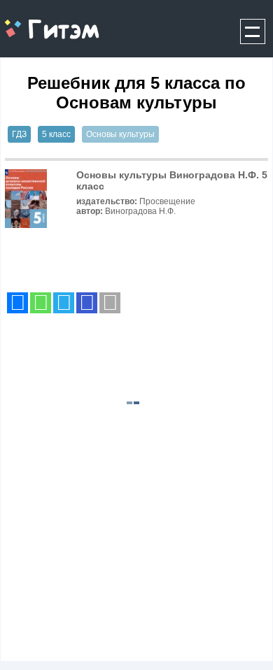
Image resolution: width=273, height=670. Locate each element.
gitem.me (37, 21)
